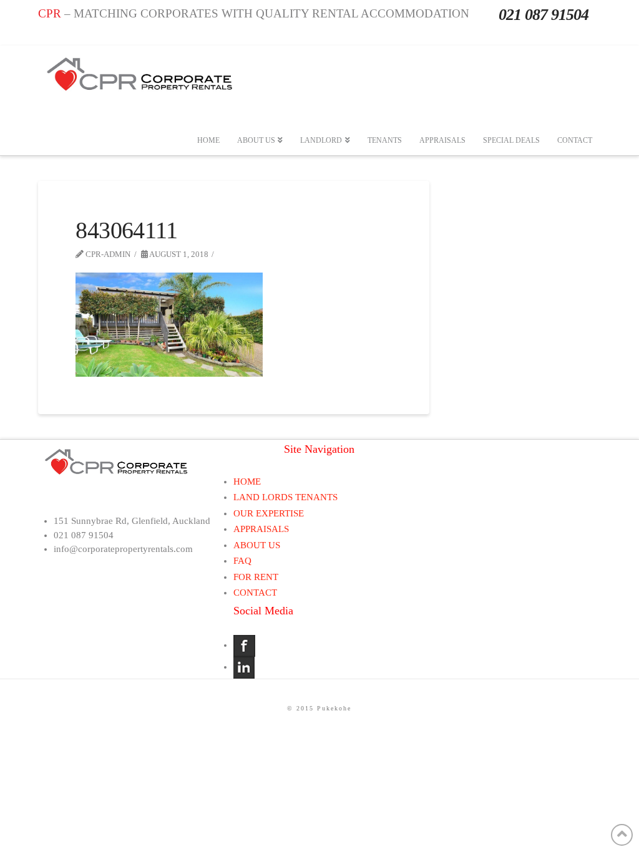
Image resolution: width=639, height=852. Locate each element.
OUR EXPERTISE (268, 513)
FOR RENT (255, 577)
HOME (247, 482)
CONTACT (255, 593)
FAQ (242, 561)
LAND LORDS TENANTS (285, 497)
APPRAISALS (261, 529)
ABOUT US (256, 545)
